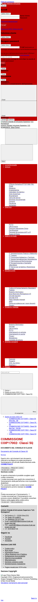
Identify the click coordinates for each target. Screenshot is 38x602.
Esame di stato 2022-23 (13, 392)
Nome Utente (25, 16)
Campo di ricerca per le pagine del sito (14, 370)
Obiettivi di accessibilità (13, 558)
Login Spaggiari (24, 55)
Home (7, 390)
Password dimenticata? (9, 22)
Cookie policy (9, 549)
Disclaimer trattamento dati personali (14, 583)
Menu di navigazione (25, 412)
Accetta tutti (8, 470)
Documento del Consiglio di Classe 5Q (14, 451)
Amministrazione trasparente (15, 564)
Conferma (11, 119)
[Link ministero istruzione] (10, 4)
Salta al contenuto (7, 2)
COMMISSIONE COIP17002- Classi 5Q (22, 434)
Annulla (4, 119)
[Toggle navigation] (17, 152)
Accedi (4, 5)
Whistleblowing (10, 560)
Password (23, 18)
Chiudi (3, 68)
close (3, 161)
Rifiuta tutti (17, 468)
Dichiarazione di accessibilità (15, 556)
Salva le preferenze (16, 502)
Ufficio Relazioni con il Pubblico (16, 554)
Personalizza (5, 468)
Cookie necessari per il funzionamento (14, 494)
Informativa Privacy (12, 552)
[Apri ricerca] (21, 136)
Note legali (9, 550)
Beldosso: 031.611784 (16, 519)
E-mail (22, 47)
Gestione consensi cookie (14, 562)
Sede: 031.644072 (14, 517)
